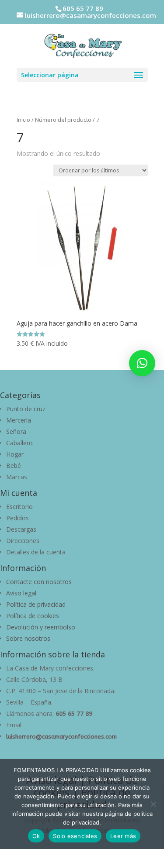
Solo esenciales (75, 835)
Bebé (13, 465)
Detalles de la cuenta (36, 552)
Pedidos (17, 518)
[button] (142, 363)
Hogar (15, 454)
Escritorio (19, 506)
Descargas (21, 529)
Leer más (123, 835)
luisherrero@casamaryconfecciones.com (61, 736)
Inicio (23, 120)
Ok (36, 835)
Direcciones (22, 540)
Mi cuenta (18, 493)
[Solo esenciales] (153, 804)
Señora (16, 431)
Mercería (18, 420)
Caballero (19, 443)
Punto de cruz (25, 409)
